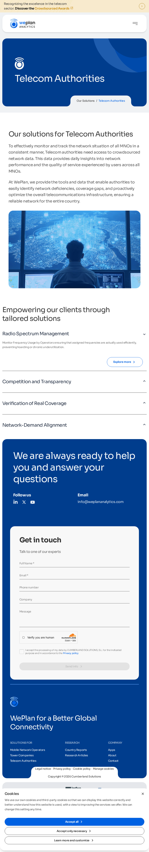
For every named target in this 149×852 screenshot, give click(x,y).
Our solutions (86, 100)
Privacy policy (71, 653)
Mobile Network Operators (27, 750)
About (112, 755)
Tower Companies (22, 755)
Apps (111, 750)
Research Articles (76, 755)
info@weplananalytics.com (100, 502)
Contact (113, 761)
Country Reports (76, 750)
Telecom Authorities (23, 761)
